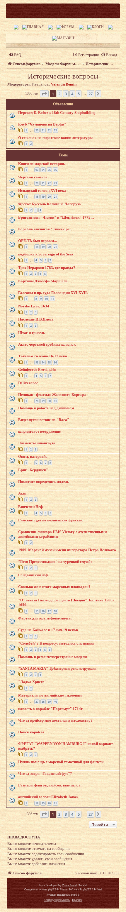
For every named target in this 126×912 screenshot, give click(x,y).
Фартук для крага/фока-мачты (44, 618)
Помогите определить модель (43, 481)
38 (43, 702)
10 (46, 299)
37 (36, 702)
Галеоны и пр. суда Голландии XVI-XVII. (53, 292)
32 (49, 130)
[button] (44, 93)
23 (55, 183)
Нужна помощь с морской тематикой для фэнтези (60, 762)
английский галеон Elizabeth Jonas (48, 797)
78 (36, 401)
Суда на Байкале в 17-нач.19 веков (48, 630)
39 (49, 702)
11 (52, 299)
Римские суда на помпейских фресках (50, 520)
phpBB (52, 889)
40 (55, 702)
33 (55, 130)
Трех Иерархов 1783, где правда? (46, 267)
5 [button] (79, 93)
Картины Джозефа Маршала (43, 281)
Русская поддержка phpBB (63, 894)
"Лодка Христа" (32, 682)
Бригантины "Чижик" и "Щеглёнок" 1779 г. (56, 217)
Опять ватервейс (32, 456)
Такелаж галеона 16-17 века (42, 356)
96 (55, 170)
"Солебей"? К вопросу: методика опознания (56, 643)
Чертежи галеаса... (34, 177)
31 (43, 130)
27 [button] (90, 93)
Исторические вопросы (63, 76)
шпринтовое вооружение (39, 431)
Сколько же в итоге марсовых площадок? (54, 586)
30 (36, 130)
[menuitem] (15, 55)
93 (36, 170)
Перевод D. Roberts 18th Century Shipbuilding (57, 112)
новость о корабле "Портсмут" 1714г (50, 708)
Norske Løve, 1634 (33, 306)
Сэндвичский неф (33, 575)
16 (43, 611)
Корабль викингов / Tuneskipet (44, 229)
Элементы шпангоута (36, 443)
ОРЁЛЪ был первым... (37, 241)
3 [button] (66, 93)
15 (36, 611)
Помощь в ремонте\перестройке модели (52, 657)
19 (43, 197)
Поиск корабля (31, 732)
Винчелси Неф (30, 506)
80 (49, 401)
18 (36, 197)
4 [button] (72, 93)
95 (49, 170)
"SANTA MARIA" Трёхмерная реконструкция (57, 668)
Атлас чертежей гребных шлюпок (47, 344)
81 (55, 401)
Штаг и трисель (31, 332)
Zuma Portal (69, 885)
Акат (22, 493)
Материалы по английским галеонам (50, 695)
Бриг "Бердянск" (33, 470)
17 (49, 611)
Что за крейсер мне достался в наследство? (55, 720)
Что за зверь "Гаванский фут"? (45, 773)
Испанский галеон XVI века (42, 190)
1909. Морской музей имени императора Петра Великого (67, 550)
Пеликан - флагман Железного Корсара (52, 394)
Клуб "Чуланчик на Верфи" (42, 124)
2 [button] (59, 93)
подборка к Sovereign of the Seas (45, 254)
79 (43, 401)
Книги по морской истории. (41, 163)
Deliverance (28, 383)
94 (43, 170)
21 (43, 183)
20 (36, 183)
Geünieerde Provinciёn (37, 369)
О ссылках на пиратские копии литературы (55, 137)
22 (49, 183)
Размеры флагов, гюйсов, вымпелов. (49, 785)
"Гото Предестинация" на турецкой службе (55, 561)
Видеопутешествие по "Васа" (43, 419)
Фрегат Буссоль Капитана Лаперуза (49, 204)
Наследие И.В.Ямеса (36, 319)
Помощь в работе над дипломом (46, 408)
